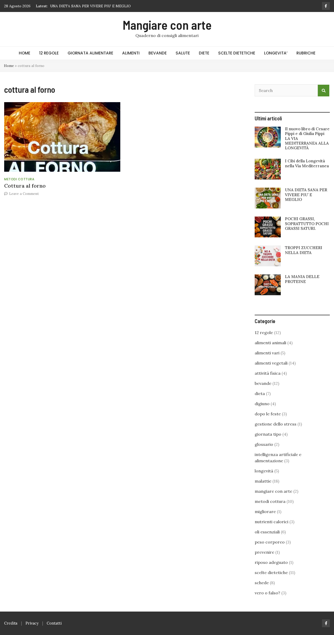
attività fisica (268, 373)
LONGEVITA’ (276, 53)
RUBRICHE (305, 53)
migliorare (265, 511)
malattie (263, 481)
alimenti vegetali (271, 363)
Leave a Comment (24, 193)
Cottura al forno (25, 185)
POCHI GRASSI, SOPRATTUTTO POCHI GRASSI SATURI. (307, 223)
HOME (24, 53)
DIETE (204, 53)
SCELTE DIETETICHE (236, 53)
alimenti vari (267, 352)
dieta (260, 393)
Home (9, 65)
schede (262, 582)
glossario (264, 444)
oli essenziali (267, 531)
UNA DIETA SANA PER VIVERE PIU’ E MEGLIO (90, 6)
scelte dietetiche (271, 572)
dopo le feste (268, 413)
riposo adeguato (271, 562)
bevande (263, 383)
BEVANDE (157, 53)
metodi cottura (19, 179)
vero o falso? (267, 592)
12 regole (264, 332)
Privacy (32, 623)
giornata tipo (268, 434)
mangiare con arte (273, 491)
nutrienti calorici (271, 521)
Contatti (54, 623)
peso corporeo (270, 542)
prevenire (264, 552)
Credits (10, 623)
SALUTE (183, 53)
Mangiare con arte (167, 24)
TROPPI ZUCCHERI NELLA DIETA (303, 250)
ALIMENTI (131, 53)
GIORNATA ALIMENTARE (90, 53)
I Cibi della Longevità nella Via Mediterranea (307, 163)
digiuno (262, 403)
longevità (264, 470)
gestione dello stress (275, 424)
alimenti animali (270, 342)
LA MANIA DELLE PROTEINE (302, 279)
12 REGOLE (49, 53)
